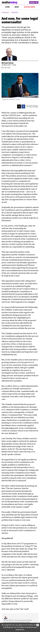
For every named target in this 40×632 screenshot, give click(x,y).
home (7, 7)
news (17, 7)
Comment (5, 12)
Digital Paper (29, 7)
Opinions (14, 12)
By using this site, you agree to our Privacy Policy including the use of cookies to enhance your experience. (20, 627)
